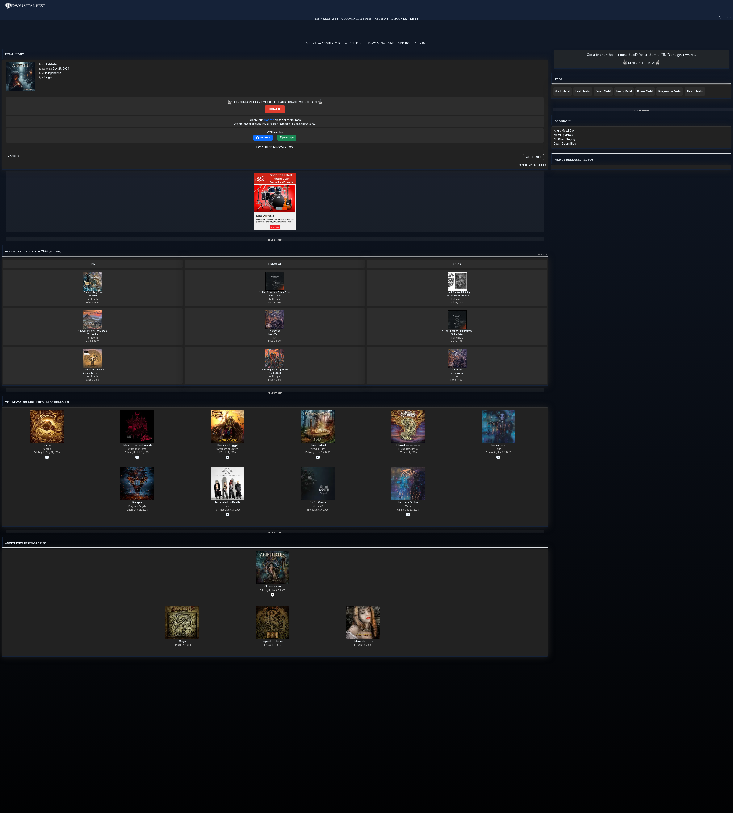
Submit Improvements (532, 165)
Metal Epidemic (563, 135)
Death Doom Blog (565, 143)
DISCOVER (399, 18)
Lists (414, 18)
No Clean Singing (564, 139)
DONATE (275, 109)
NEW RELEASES (326, 18)
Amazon (268, 120)
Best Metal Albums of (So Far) (275, 252)
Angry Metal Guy (564, 130)
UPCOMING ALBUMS (356, 18)
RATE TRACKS (533, 157)
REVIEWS (381, 18)
